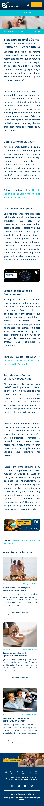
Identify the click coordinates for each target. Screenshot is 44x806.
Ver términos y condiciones (22, 794)
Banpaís (16, 540)
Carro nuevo (28, 540)
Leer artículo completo (20, 612)
